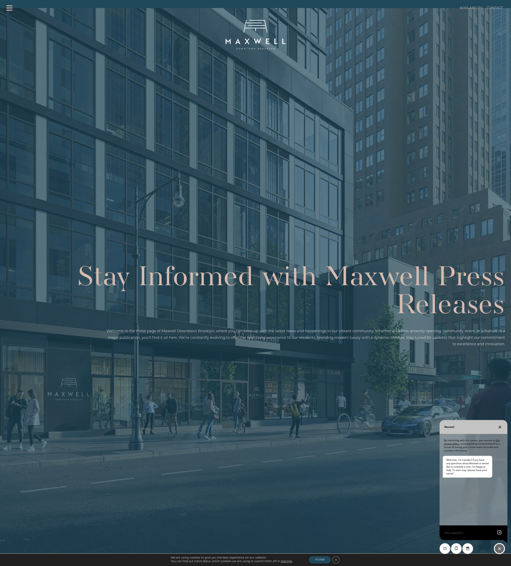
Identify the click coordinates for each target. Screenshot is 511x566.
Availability (471, 8)
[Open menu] (9, 8)
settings (286, 561)
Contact (494, 8)
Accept (320, 559)
